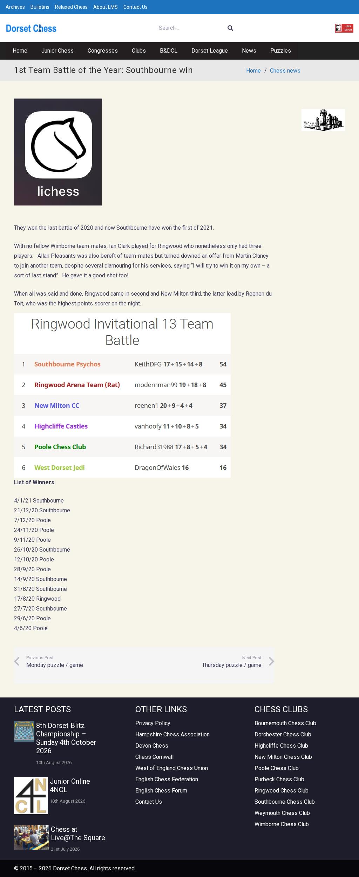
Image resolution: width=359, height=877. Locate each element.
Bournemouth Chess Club (285, 723)
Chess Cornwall (154, 757)
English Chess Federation (166, 779)
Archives (15, 7)
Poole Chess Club (277, 768)
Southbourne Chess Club (285, 801)
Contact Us (135, 7)
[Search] (230, 28)
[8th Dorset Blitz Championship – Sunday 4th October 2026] (24, 731)
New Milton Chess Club (283, 757)
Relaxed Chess (71, 7)
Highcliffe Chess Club (281, 745)
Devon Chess (151, 745)
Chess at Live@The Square (78, 833)
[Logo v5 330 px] (31, 28)
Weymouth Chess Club (282, 813)
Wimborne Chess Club (282, 824)
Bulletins (40, 7)
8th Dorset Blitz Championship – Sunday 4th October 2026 (66, 738)
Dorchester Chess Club (283, 734)
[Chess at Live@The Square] (31, 837)
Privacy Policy (152, 723)
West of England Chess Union (171, 768)
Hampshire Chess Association (172, 734)
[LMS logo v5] (344, 28)
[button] (77, 51)
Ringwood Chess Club (282, 790)
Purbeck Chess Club (279, 779)
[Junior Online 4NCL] (31, 795)
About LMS (105, 7)
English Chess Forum (161, 790)
